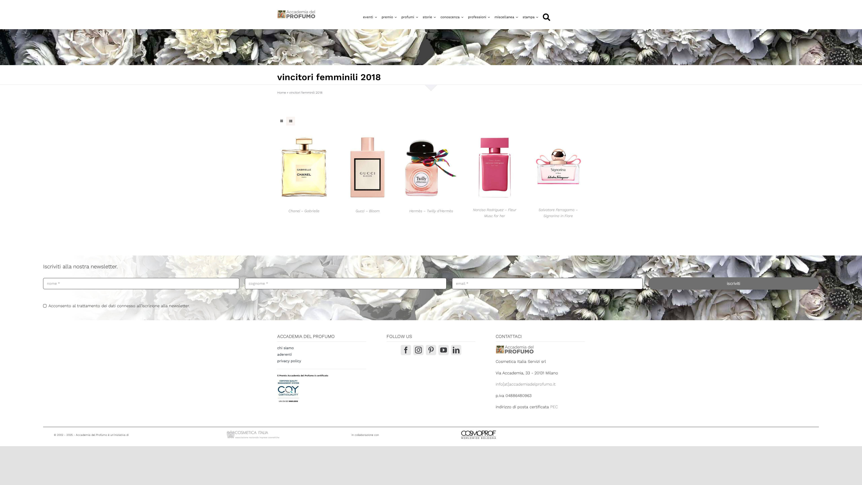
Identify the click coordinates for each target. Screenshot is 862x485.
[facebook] (406, 350)
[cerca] (546, 17)
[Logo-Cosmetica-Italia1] (254, 431)
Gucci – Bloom (368, 211)
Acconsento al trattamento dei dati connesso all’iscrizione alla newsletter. (119, 305)
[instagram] (418, 350)
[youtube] (443, 350)
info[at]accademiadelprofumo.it (526, 384)
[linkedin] (456, 350)
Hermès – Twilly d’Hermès (431, 211)
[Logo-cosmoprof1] (493, 430)
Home (281, 92)
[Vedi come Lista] (290, 121)
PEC (554, 406)
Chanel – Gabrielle (303, 211)
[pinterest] (431, 350)
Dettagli (304, 169)
